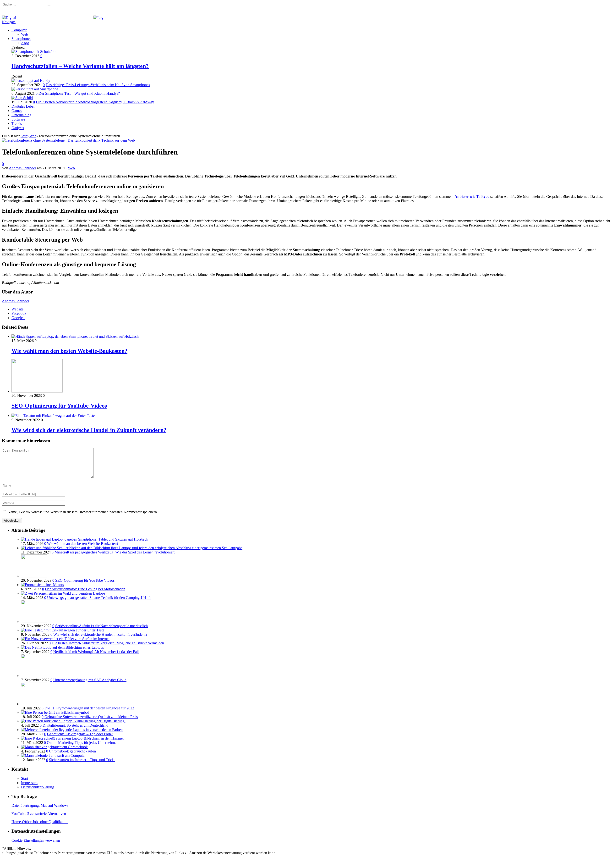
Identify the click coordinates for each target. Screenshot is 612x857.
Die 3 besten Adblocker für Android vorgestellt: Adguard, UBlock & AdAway (95, 102)
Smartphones (21, 39)
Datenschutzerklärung (37, 787)
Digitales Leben (23, 106)
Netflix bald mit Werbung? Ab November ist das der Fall (96, 652)
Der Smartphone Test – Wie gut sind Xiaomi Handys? (79, 93)
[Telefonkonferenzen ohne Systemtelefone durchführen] (68, 140)
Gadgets (17, 128)
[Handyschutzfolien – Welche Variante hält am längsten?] (34, 52)
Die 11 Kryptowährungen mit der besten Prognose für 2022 (89, 708)
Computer (19, 30)
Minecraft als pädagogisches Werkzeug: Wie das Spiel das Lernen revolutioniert (115, 552)
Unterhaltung (21, 115)
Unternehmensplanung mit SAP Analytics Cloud (89, 680)
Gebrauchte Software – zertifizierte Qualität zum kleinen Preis (91, 717)
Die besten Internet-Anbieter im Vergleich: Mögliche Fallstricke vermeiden (108, 643)
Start (24, 778)
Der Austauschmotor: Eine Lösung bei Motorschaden (85, 589)
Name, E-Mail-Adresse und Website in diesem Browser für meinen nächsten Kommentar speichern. (83, 512)
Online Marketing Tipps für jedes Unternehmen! (83, 743)
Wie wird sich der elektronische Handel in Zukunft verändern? (88, 430)
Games (16, 111)
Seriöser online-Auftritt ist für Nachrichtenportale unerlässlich (101, 626)
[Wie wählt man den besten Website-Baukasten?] (75, 336)
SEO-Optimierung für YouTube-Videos (59, 406)
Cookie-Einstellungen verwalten (35, 840)
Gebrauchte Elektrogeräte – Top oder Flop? (80, 734)
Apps (25, 43)
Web (24, 34)
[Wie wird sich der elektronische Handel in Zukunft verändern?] (53, 416)
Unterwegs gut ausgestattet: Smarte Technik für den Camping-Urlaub (99, 598)
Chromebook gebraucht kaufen (72, 751)
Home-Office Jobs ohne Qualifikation (39, 822)
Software (18, 119)
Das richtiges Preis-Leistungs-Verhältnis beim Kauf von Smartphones (98, 85)
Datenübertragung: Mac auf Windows (39, 805)
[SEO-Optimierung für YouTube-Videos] (37, 391)
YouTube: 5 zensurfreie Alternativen (38, 814)
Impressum (29, 783)
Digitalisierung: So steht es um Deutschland (75, 725)
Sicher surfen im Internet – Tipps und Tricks (82, 760)
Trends (16, 124)
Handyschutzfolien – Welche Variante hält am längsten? (80, 66)
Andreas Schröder (22, 168)
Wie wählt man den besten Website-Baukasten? (69, 351)
